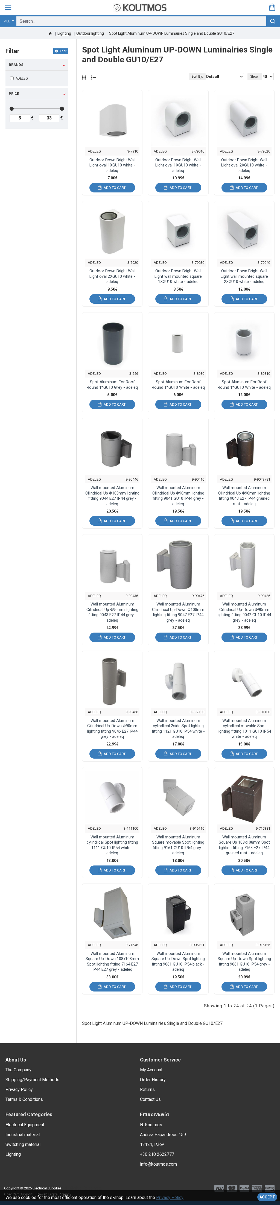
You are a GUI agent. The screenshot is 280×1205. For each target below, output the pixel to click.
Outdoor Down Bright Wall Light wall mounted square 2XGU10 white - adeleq (244, 276)
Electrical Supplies (47, 1188)
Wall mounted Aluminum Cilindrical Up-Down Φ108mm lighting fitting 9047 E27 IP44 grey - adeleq (178, 612)
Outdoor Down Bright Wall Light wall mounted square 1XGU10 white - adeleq (178, 276)
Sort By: (197, 76)
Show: (254, 76)
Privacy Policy (169, 1197)
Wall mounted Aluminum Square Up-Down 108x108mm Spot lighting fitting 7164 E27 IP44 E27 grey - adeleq (112, 961)
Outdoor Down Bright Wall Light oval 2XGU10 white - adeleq (244, 165)
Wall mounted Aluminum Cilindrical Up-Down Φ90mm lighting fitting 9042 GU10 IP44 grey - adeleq (244, 612)
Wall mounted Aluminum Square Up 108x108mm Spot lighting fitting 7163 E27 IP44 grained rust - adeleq (244, 845)
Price (14, 94)
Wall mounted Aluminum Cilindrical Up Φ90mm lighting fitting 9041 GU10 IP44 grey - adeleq (178, 495)
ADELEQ (94, 151)
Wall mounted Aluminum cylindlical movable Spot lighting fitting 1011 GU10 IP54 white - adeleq (244, 728)
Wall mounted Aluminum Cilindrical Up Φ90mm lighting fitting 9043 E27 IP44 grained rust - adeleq (244, 495)
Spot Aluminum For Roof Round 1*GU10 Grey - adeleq (112, 384)
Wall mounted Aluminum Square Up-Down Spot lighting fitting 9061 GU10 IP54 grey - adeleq (244, 961)
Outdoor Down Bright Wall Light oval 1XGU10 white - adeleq (112, 165)
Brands (16, 65)
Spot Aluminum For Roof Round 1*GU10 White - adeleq (178, 384)
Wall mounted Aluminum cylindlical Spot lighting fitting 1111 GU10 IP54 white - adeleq (112, 845)
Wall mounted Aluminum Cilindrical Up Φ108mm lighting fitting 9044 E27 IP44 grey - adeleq (112, 495)
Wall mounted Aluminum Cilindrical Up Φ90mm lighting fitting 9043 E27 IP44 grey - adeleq (112, 612)
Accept (267, 1197)
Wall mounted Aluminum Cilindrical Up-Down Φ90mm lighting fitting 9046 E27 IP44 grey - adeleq (112, 728)
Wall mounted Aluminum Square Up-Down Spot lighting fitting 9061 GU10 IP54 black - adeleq (178, 961)
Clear (62, 51)
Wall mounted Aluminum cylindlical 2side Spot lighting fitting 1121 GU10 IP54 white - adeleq (178, 728)
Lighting (64, 33)
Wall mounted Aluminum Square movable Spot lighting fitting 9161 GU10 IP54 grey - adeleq (178, 845)
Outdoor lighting (90, 33)
